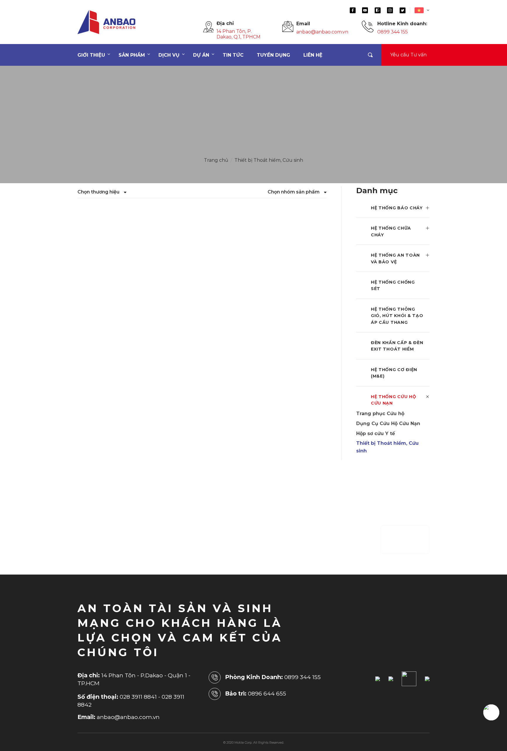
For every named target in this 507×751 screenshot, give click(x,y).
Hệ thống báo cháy (397, 208)
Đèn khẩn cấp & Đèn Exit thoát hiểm (397, 346)
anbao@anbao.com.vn (322, 32)
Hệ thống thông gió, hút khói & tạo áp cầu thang (397, 316)
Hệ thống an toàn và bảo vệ (395, 258)
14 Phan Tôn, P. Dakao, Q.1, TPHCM (239, 34)
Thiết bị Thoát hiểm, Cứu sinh (268, 160)
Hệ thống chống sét (393, 285)
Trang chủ (216, 160)
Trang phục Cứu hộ (380, 413)
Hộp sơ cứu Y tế (375, 433)
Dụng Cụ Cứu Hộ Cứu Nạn (388, 423)
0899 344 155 (392, 32)
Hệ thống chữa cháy (391, 231)
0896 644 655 (267, 693)
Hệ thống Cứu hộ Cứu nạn (393, 400)
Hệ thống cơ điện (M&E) (394, 373)
